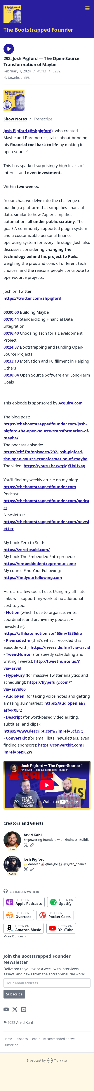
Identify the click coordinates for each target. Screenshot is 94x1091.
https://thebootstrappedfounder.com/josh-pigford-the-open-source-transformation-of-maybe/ (46, 430)
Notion (12, 612)
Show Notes (15, 119)
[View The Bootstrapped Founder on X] (14, 1009)
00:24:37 (11, 347)
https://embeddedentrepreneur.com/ (39, 563)
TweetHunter (19, 654)
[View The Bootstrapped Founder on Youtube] (6, 1009)
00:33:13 (11, 361)
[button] (8, 49)
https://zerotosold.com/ (26, 549)
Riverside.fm (18, 640)
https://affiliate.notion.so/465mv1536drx (42, 633)
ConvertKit (16, 738)
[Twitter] (26, 845)
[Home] (12, 14)
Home (7, 1039)
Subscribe (14, 994)
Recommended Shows (59, 1039)
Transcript (43, 119)
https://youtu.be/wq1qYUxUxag (54, 465)
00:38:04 (11, 375)
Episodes (21, 1039)
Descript (14, 717)
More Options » (14, 936)
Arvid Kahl (33, 834)
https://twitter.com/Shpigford (32, 298)
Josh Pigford (34, 859)
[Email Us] (23, 1009)
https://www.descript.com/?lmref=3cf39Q (43, 731)
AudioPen (15, 696)
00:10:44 (11, 319)
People (35, 1039)
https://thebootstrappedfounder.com (39, 486)
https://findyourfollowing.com (32, 577)
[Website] (32, 845)
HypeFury (15, 675)
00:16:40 (11, 333)
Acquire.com (70, 403)
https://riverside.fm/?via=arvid (60, 647)
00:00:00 (11, 312)
